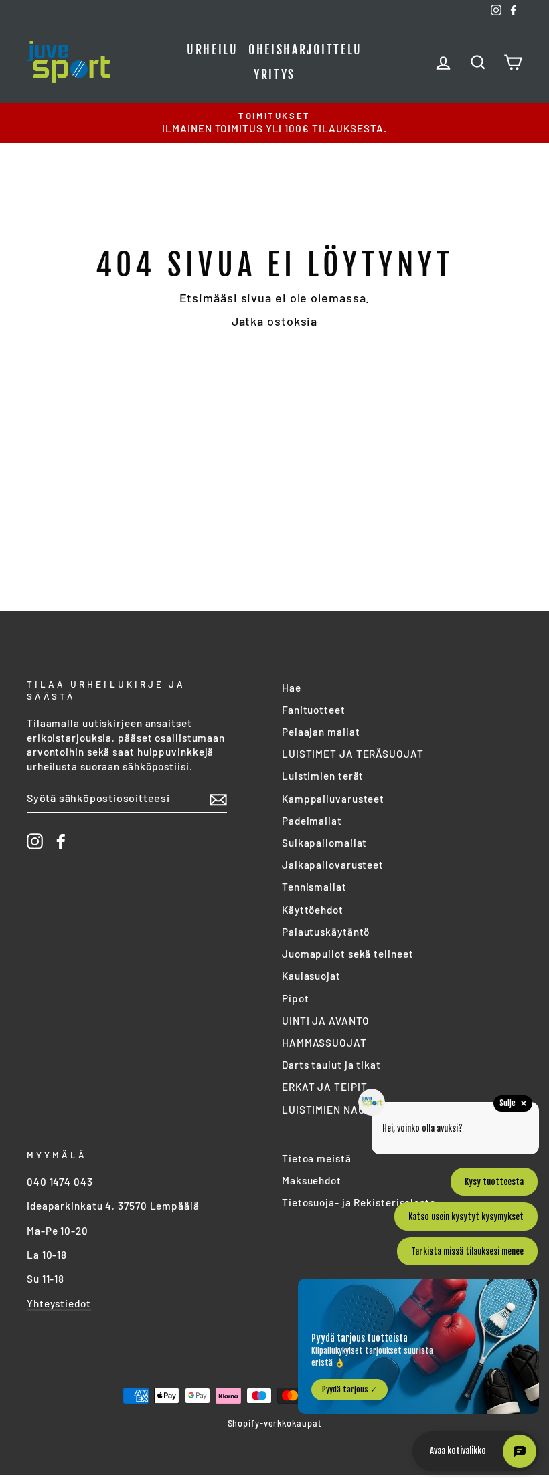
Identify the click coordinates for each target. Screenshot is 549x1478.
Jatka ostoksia (275, 321)
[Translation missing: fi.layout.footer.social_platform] (35, 841)
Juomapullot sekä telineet (348, 954)
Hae (291, 687)
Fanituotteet (313, 710)
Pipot (295, 998)
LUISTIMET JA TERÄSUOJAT (353, 754)
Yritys (274, 74)
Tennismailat (314, 887)
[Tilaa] (218, 798)
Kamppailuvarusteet (333, 799)
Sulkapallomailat (324, 843)
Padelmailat (312, 821)
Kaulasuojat (311, 976)
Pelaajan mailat (321, 732)
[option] (274, 123)
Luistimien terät (323, 776)
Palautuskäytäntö (326, 932)
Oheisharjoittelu (305, 49)
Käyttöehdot (312, 910)
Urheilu (212, 49)
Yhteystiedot (59, 1303)
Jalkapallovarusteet (333, 865)
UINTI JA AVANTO (326, 1021)
